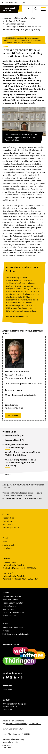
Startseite (6, 18)
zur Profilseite (13, 415)
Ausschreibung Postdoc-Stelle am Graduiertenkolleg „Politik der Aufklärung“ (21, 462)
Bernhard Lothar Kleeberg (17, 723)
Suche (35, 9)
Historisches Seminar (14, 24)
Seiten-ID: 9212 (35, 723)
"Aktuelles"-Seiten (13, 498)
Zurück (8, 475)
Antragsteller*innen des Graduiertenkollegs (16, 446)
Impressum (7, 745)
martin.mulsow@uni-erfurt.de (22, 395)
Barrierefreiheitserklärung (13, 739)
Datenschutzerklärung (11, 742)
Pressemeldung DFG (14, 440)
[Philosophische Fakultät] (9, 9)
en (29, 9)
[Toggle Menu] (43, 9)
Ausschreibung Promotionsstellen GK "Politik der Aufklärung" (22, 453)
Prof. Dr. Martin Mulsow (17, 371)
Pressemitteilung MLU (15, 435)
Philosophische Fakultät (24, 18)
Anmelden (6, 747)
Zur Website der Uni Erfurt (15, 2)
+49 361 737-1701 (15, 390)
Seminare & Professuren (15, 21)
